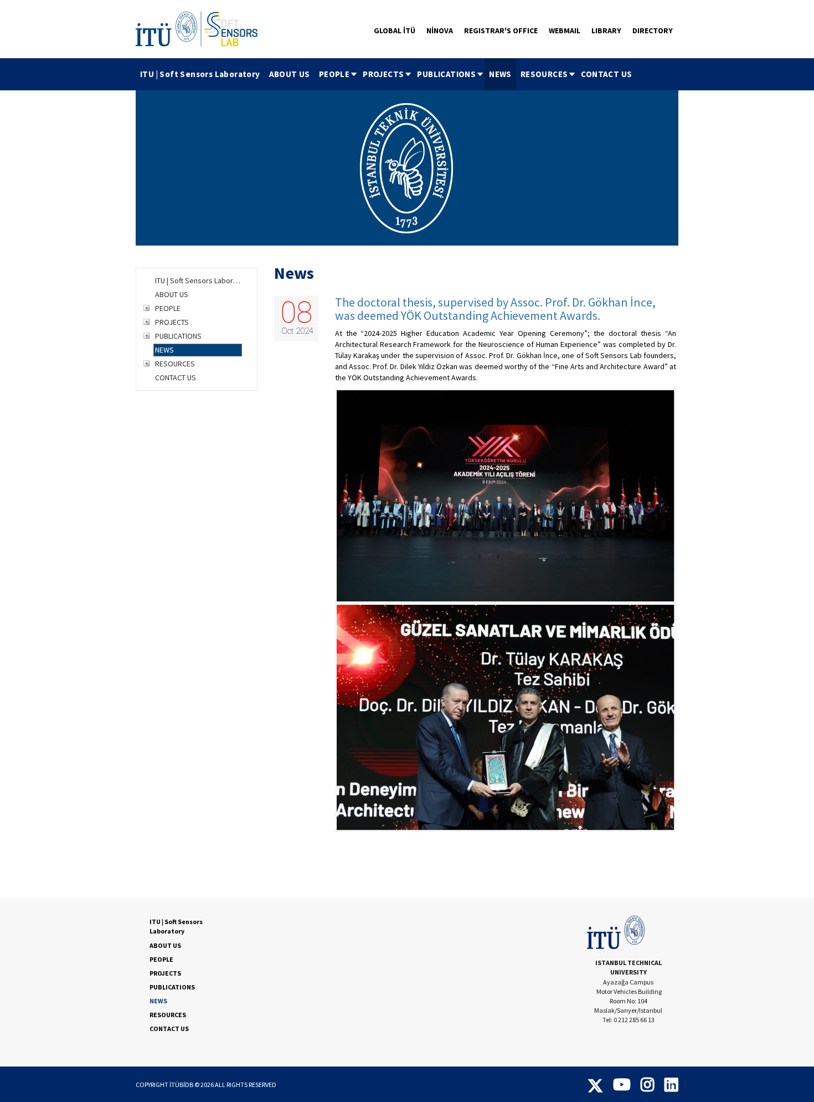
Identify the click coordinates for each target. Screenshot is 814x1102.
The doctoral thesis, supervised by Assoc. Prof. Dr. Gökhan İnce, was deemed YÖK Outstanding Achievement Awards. (495, 308)
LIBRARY (606, 30)
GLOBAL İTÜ (394, 30)
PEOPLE (334, 74)
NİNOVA (439, 30)
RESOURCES (544, 74)
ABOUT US (289, 74)
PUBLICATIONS (446, 74)
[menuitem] (200, 74)
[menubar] (386, 74)
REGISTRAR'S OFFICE (501, 30)
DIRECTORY (652, 30)
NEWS (500, 74)
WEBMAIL (564, 30)
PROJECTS (383, 74)
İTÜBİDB (181, 1084)
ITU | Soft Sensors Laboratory (200, 74)
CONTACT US (606, 74)
